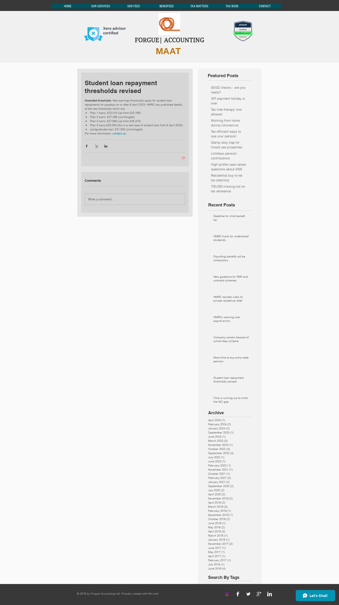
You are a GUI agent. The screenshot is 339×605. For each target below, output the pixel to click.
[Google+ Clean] (259, 594)
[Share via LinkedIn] (106, 146)
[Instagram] (227, 594)
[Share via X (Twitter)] (96, 146)
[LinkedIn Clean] (269, 594)
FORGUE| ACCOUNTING (169, 40)
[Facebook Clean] (237, 594)
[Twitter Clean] (248, 594)
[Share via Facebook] (86, 146)
